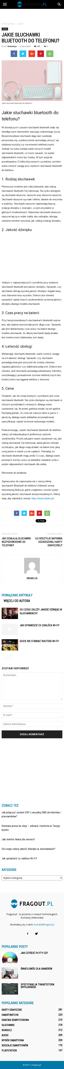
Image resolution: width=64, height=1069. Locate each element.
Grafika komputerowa (15, 1020)
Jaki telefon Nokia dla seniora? (18, 839)
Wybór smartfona (13, 1040)
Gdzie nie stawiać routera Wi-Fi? (39, 641)
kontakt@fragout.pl (44, 924)
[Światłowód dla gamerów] (10, 973)
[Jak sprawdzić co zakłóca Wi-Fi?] (10, 629)
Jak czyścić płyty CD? (34, 952)
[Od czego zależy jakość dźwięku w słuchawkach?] (10, 613)
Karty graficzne (12, 1009)
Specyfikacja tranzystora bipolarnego (37, 986)
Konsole (7, 1030)
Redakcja (12, 46)
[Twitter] (36, 934)
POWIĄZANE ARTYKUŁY (17, 595)
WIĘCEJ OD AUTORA (17, 601)
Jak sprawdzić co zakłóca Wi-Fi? (39, 625)
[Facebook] (27, 934)
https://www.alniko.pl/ (42, 498)
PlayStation (9, 1050)
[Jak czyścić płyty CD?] (10, 957)
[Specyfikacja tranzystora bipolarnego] (10, 989)
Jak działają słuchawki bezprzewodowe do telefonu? (16, 542)
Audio (5, 29)
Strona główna (8, 23)
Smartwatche (10, 1014)
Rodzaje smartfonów (15, 1045)
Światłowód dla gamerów (36, 968)
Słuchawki (8, 1025)
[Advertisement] (32, 15)
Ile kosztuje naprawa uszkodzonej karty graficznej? (48, 542)
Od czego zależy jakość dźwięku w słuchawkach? (28, 849)
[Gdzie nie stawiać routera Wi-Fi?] (10, 645)
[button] (59, 4)
